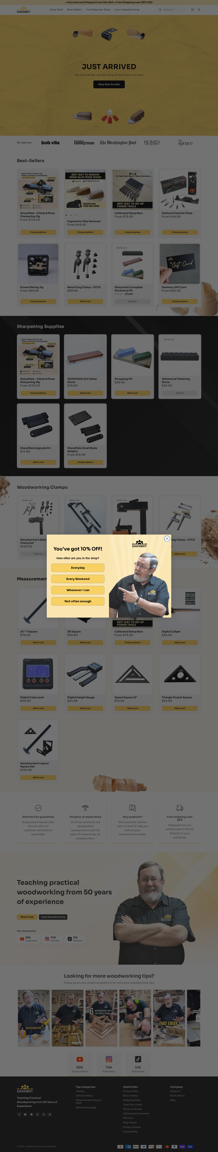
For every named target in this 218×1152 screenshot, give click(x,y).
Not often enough (78, 601)
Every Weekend (78, 579)
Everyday (78, 568)
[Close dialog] (167, 538)
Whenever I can (78, 590)
